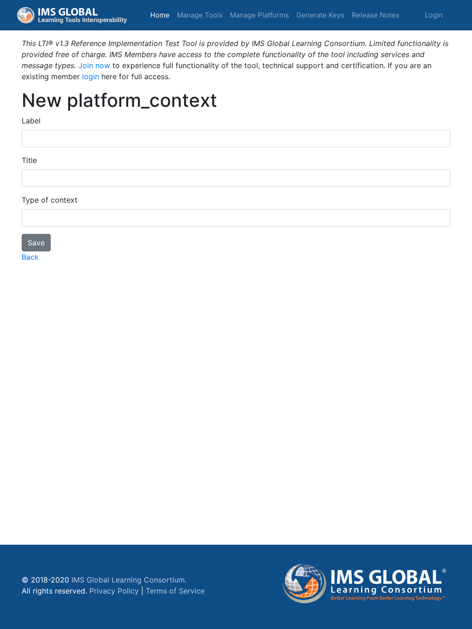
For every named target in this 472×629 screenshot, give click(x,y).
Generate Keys (320, 15)
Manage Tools (200, 15)
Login (434, 15)
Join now (94, 65)
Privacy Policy (114, 590)
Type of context (49, 199)
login (90, 76)
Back (30, 257)
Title (29, 160)
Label (31, 120)
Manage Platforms (259, 15)
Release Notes (375, 15)
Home (161, 14)
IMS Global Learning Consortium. (129, 579)
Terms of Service (175, 590)
